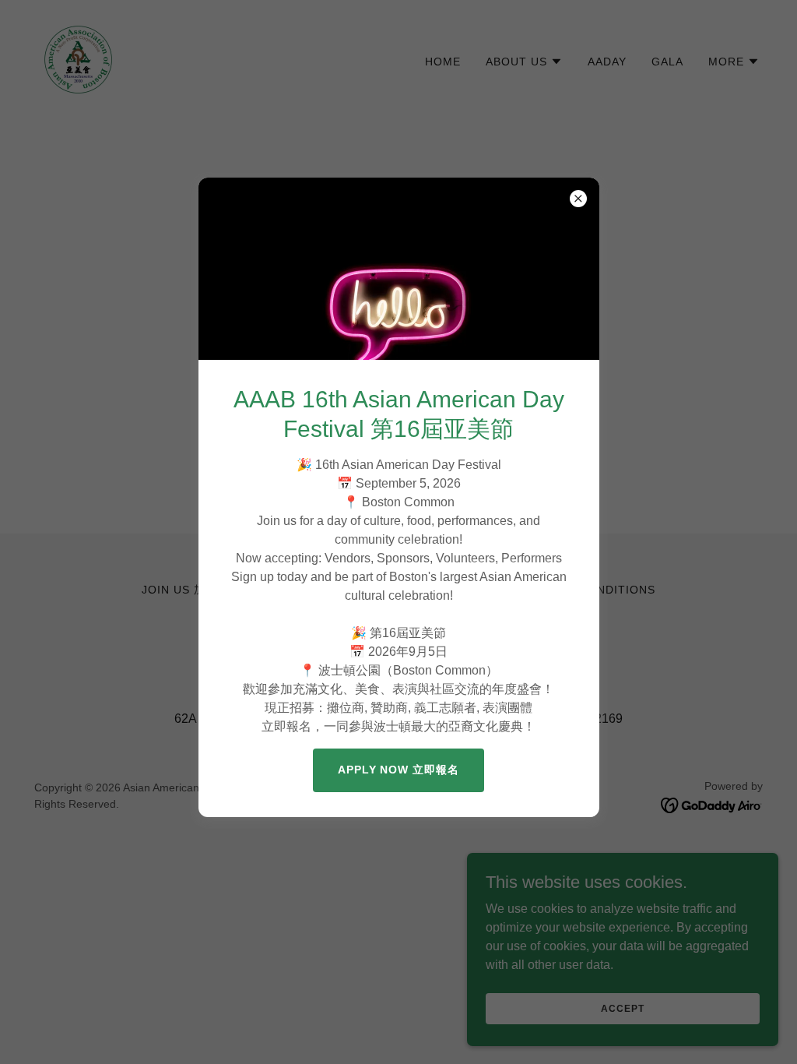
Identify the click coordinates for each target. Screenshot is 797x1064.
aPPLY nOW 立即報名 (399, 769)
